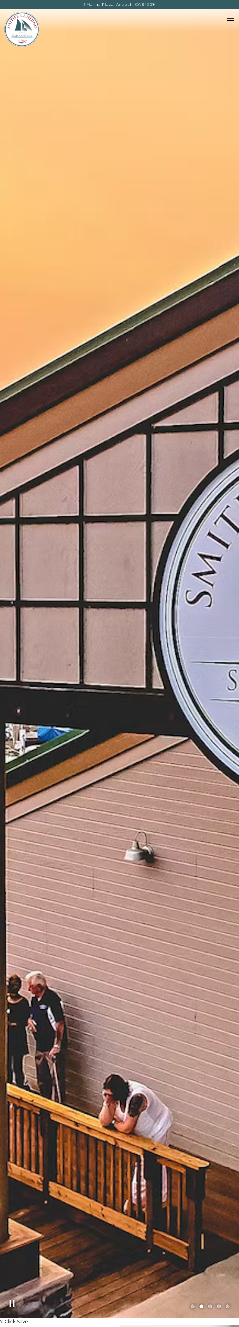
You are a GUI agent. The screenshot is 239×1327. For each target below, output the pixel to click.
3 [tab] (210, 1307)
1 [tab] (193, 1307)
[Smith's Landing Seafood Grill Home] (21, 29)
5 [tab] (228, 1307)
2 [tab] (201, 1307)
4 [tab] (219, 1307)
